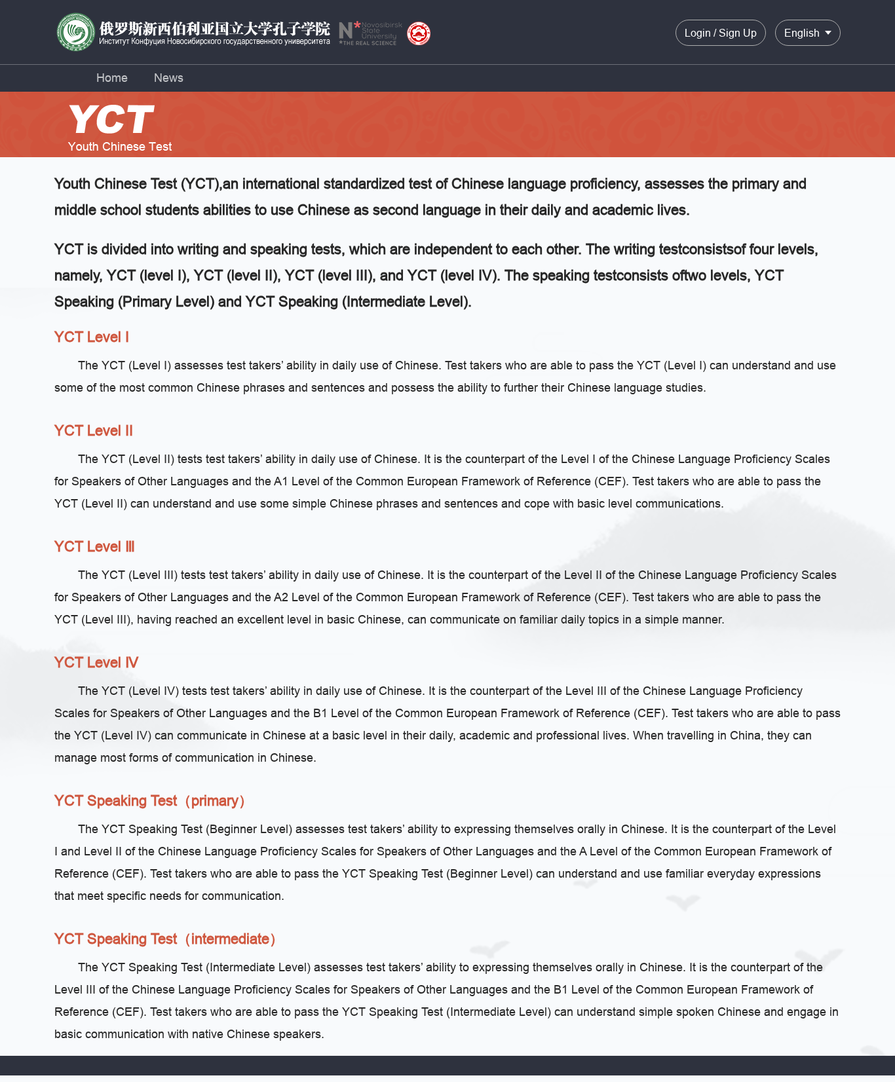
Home (112, 77)
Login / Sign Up (721, 33)
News (168, 77)
